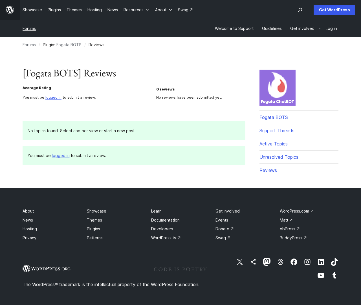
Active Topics (273, 144)
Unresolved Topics (278, 157)
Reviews (268, 170)
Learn (156, 211)
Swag (223, 237)
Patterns (95, 237)
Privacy (29, 237)
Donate (224, 228)
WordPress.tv (166, 237)
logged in (53, 97)
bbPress (290, 228)
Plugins (93, 228)
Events (221, 220)
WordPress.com (297, 211)
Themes (94, 220)
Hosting (30, 228)
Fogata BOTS (69, 44)
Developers (162, 228)
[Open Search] (300, 10)
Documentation (165, 220)
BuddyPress (293, 237)
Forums (29, 28)
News (28, 220)
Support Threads (276, 130)
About (28, 211)
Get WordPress (334, 9)
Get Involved (227, 211)
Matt (286, 220)
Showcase (96, 211)
